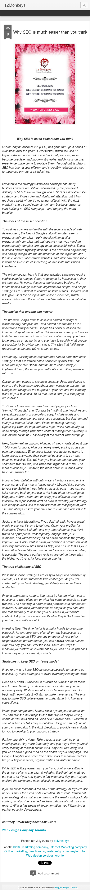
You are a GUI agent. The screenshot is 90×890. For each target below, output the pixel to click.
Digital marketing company (30, 847)
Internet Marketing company (68, 847)
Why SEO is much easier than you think (50, 32)
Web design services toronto (45, 855)
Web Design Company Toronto (24, 830)
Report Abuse (70, 887)
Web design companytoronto (66, 851)
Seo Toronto (37, 851)
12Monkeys (61, 841)
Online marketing (15, 851)
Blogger (58, 887)
